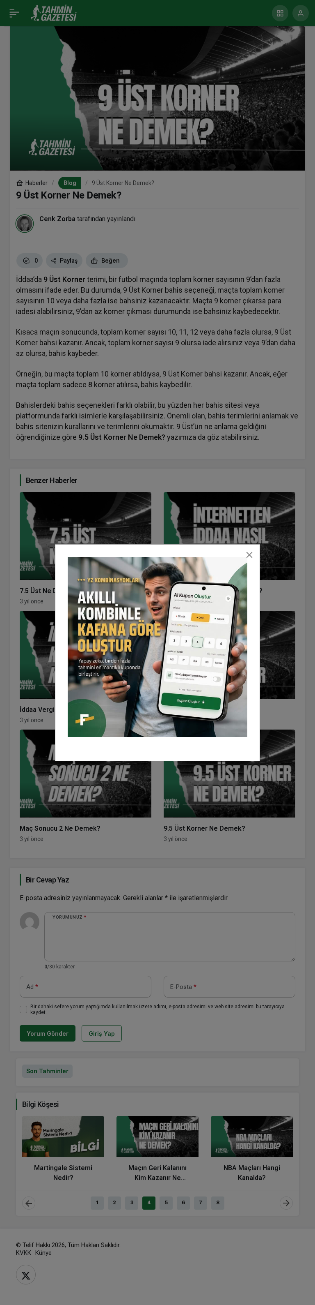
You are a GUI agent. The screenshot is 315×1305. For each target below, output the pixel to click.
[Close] (249, 555)
